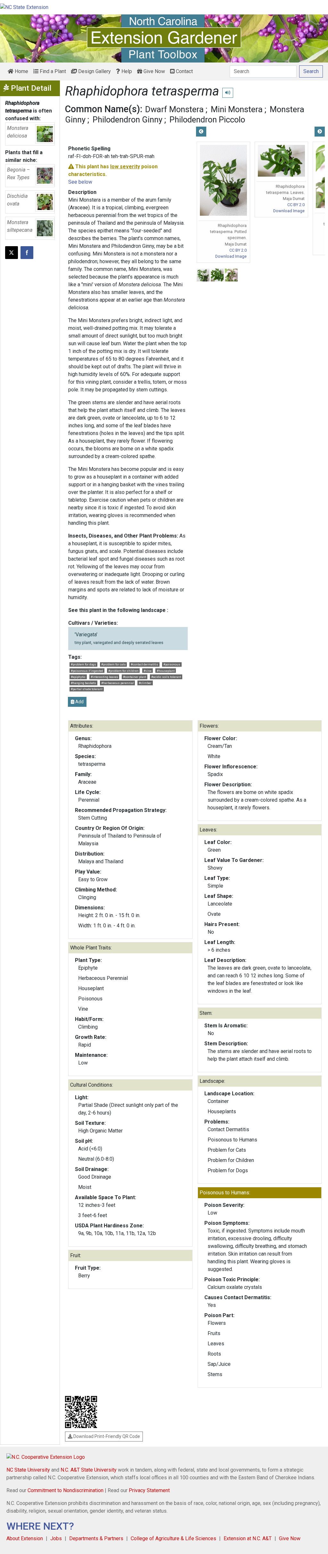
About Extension (24, 1538)
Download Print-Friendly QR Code (106, 1436)
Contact (184, 71)
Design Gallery (94, 71)
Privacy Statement (149, 1490)
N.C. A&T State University (89, 1470)
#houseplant (166, 671)
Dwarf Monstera (174, 109)
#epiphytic (78, 677)
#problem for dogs (83, 664)
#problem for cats (113, 664)
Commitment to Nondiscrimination (65, 1490)
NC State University (28, 1470)
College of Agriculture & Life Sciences (173, 1538)
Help (126, 71)
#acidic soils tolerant (166, 677)
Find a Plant (52, 71)
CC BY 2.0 (238, 250)
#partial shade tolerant (86, 689)
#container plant (134, 677)
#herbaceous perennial (117, 683)
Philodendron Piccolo (207, 119)
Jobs (56, 1538)
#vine (148, 671)
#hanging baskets (83, 683)
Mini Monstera (237, 109)
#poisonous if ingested (87, 671)
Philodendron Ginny (127, 119)
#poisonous (171, 664)
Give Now (153, 71)
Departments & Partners (96, 1538)
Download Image (231, 256)
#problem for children (123, 671)
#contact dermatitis (144, 664)
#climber (145, 683)
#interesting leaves (104, 677)
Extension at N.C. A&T (248, 1538)
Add (79, 701)
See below (80, 182)
